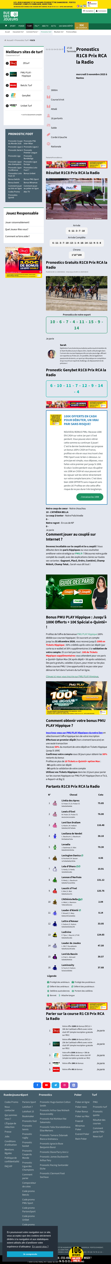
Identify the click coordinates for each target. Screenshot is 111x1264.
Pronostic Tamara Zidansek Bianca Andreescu (54, 1137)
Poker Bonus (81, 1111)
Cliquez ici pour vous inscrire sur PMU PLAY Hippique (72, 676)
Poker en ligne (82, 1102)
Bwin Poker (81, 1139)
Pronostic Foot (20, 134)
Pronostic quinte (98, 1113)
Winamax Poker (80, 1127)
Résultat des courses (99, 1121)
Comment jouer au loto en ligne (15, 187)
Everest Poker (82, 1134)
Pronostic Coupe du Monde (27, 1154)
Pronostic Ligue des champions (15, 163)
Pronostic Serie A (15, 150)
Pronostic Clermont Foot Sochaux (52, 1175)
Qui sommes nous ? (11, 1117)
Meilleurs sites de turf (24, 52)
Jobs (7, 1136)
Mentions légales (9, 1151)
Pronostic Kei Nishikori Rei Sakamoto (53, 1120)
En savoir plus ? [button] (40, 1246)
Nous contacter (10, 1108)
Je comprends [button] (30, 1254)
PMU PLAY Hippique (87, 634)
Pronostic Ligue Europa (30, 163)
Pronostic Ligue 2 (31, 146)
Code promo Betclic (28, 1193)
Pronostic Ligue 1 (15, 146)
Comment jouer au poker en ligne (31, 187)
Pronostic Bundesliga (28, 157)
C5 (56, 49)
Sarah (63, 345)
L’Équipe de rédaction (10, 1125)
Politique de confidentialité (12, 1159)
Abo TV (27, 191)
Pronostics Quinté (12, 196)
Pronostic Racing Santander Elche (54, 1167)
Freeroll (79, 1121)
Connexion (102, 11)
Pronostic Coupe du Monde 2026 (15, 142)
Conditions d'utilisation (11, 1143)
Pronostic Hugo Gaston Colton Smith (55, 1104)
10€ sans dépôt (66, 26)
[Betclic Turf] (24, 85)
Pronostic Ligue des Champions (28, 1166)
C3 (51, 49)
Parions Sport (29, 1102)
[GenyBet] (24, 95)
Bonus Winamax (30, 182)
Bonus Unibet (29, 173)
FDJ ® (37, 26)
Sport (13, 26)
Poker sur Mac (82, 1116)
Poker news (81, 1107)
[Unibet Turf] (24, 105)
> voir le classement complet (31, 114)
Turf (29, 26)
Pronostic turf (100, 1107)
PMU (95, 1102)
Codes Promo (14, 191)
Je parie (50, 338)
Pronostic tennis (27, 1127)
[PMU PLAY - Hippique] (24, 74)
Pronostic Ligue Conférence (15, 169)
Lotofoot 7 (27, 1107)
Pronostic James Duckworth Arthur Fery (54, 1158)
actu (53, 26)
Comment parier (27, 1176)
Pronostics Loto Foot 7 (30, 169)
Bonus (59, 157)
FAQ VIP (8, 1166)
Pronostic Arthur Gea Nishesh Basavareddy (54, 1112)
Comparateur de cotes (29, 1184)
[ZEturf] (24, 63)
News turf (98, 1136)
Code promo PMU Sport (28, 1201)
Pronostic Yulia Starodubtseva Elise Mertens (55, 1128)
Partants (49, 157)
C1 (46, 49)
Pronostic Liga (14, 156)
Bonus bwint (13, 182)
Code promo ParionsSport (29, 1209)
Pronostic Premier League (30, 151)
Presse (8, 1132)
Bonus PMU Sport (31, 179)
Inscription (89, 11)
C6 (59, 49)
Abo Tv (45, 26)
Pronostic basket (27, 1144)
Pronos (54, 157)
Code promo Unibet (28, 1218)
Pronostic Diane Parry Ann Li (54, 1152)
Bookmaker (28, 1116)
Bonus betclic (14, 179)
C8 (64, 49)
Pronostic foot (29, 1121)
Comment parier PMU (98, 1130)
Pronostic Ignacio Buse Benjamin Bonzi (51, 1145)
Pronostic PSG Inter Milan (30, 142)
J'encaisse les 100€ (90, 497)
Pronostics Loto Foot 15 (15, 174)
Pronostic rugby (27, 1135)
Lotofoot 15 (28, 1111)
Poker (21, 26)
